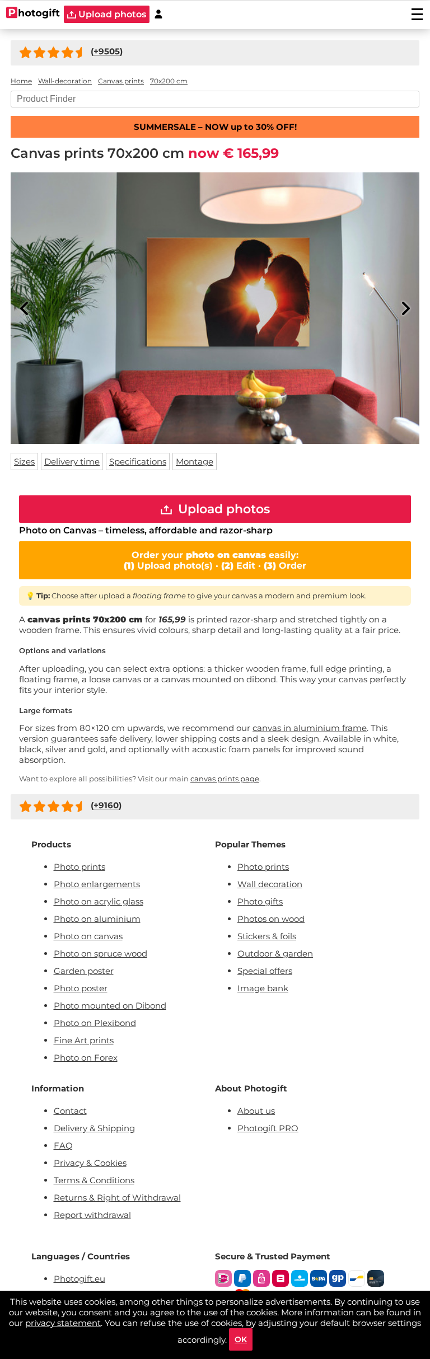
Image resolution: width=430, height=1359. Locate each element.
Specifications (137, 461)
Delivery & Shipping (94, 1128)
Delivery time (72, 461)
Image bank (262, 988)
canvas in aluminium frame (310, 728)
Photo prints (79, 866)
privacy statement (63, 1323)
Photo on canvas (88, 936)
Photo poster (81, 988)
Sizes (24, 461)
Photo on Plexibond (95, 1023)
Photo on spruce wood (100, 953)
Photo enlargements (97, 884)
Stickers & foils (266, 936)
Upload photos (111, 14)
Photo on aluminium (97, 918)
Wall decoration (269, 884)
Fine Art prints (84, 1040)
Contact (70, 1110)
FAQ (63, 1145)
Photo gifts (260, 901)
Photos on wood (271, 918)
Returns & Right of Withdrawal (117, 1197)
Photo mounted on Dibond (110, 1005)
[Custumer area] (158, 14)
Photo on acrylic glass (98, 901)
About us (256, 1110)
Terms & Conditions (94, 1180)
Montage (194, 461)
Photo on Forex (86, 1057)
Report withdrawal (92, 1215)
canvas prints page (224, 778)
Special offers (264, 971)
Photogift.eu (79, 1278)
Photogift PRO (267, 1128)
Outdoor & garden (275, 953)
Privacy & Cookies (90, 1163)
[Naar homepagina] (33, 14)
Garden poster (84, 971)
